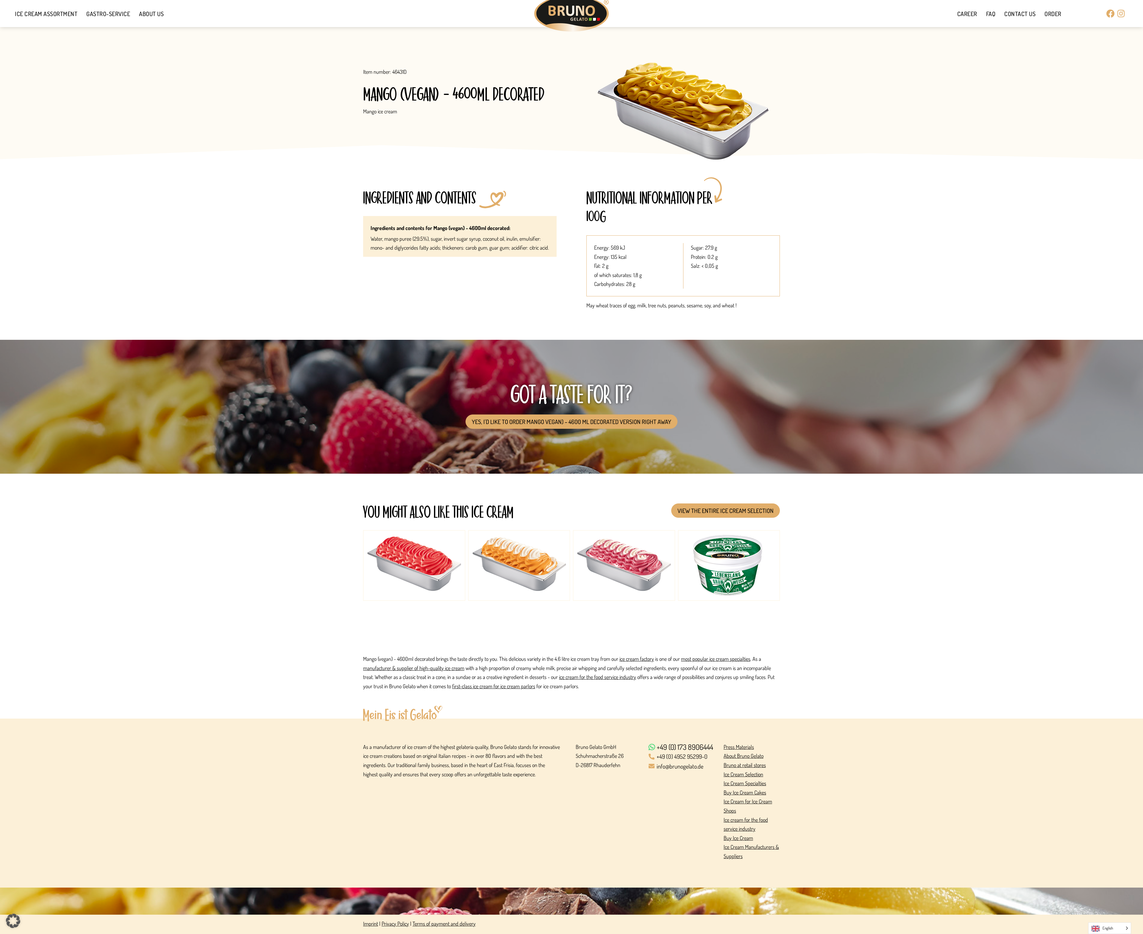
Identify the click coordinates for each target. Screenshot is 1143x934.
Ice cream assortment (46, 14)
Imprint (370, 923)
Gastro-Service (108, 14)
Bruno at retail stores (745, 765)
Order (1052, 14)
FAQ (991, 14)
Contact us (1020, 14)
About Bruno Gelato (743, 755)
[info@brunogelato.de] (682, 767)
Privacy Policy (395, 923)
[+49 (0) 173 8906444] (682, 747)
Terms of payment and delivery (444, 923)
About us (151, 14)
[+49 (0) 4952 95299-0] (682, 757)
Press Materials (739, 747)
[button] (13, 921)
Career (967, 14)
